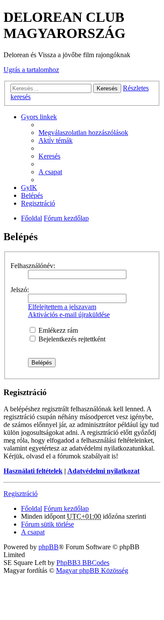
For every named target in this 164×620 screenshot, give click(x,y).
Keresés (107, 88)
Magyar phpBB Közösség (92, 570)
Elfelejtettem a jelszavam (62, 306)
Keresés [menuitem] (49, 156)
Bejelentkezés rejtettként (71, 339)
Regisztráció (20, 493)
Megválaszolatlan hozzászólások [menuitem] (83, 132)
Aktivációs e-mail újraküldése (69, 314)
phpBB (48, 547)
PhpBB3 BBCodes (82, 562)
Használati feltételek (33, 471)
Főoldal (31, 218)
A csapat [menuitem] (50, 172)
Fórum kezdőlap (66, 218)
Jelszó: (19, 289)
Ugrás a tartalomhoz (31, 69)
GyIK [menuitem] (29, 187)
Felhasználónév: (32, 265)
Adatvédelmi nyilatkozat (103, 471)
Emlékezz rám (57, 330)
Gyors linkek (39, 117)
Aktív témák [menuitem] (55, 140)
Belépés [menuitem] (32, 195)
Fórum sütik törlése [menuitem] (47, 524)
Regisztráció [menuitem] (38, 203)
